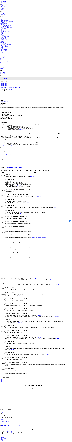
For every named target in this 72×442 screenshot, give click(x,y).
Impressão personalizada (4, 85)
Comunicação (2, 55)
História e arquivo (3, 39)
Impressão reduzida (3, 83)
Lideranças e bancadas (4, 43)
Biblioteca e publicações (4, 36)
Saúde (1, 29)
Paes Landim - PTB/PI (4, 101)
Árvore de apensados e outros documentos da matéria (9, 145)
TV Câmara (2, 58)
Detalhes (2, 404)
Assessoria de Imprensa (4, 60)
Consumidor (2, 22)
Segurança (2, 30)
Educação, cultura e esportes (5, 25)
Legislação (2, 52)
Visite (1, 40)
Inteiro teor (9, 89)
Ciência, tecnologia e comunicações (6, 21)
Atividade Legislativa (4, 45)
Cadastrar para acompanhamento (6, 87)
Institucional (2, 32)
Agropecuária (2, 19)
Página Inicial (2, 76)
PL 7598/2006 (4, 78)
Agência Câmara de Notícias (5, 56)
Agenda (1, 33)
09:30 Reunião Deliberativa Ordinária (39, 237)
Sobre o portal (2, 437)
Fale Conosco (2, 6)
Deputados (2, 41)
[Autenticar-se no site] (0, 435)
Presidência (2, 35)
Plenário (1, 47)
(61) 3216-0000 (13, 432)
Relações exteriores (3, 28)
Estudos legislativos (3, 50)
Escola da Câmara (3, 37)
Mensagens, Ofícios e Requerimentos (7, 160)
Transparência (2, 63)
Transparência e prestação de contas (6, 62)
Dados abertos (3, 65)
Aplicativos (2, 439)
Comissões (2, 48)
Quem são (2, 42)
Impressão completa (3, 84)
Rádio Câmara (3, 57)
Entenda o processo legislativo (5, 53)
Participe (2, 54)
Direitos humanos (3, 23)
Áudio (1, 403)
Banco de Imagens (3, 59)
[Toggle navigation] (0, 16)
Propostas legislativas (4, 46)
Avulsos (1, 150)
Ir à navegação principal (4, 2)
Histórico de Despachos (4, 154)
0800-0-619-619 (10, 431)
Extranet (1, 440)
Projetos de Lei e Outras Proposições (19, 76)
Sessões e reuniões (3, 49)
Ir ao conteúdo (3, 1)
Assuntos (2, 18)
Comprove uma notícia (4, 61)
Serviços (1, 34)
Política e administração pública (6, 27)
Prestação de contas (3, 64)
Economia (2, 24)
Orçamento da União (4, 51)
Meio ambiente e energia (4, 26)
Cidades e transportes (4, 20)
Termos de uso (3, 438)
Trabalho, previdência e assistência (6, 31)
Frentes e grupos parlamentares (5, 44)
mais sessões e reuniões (4, 421)
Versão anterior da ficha (17, 87)
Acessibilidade (3, 5)
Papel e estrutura (3, 38)
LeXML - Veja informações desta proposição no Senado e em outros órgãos (17, 425)
